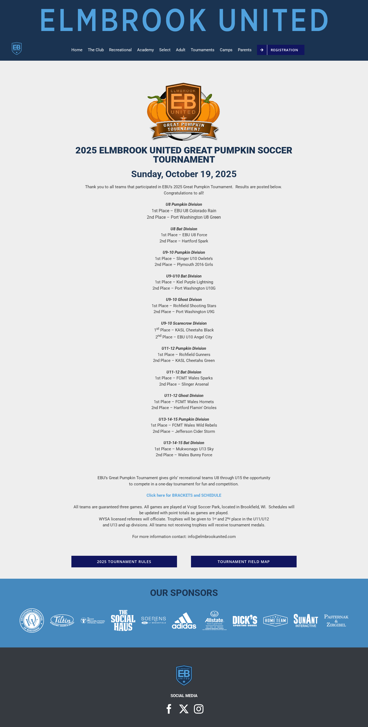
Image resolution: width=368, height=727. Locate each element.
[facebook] (169, 709)
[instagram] (198, 709)
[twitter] (184, 709)
